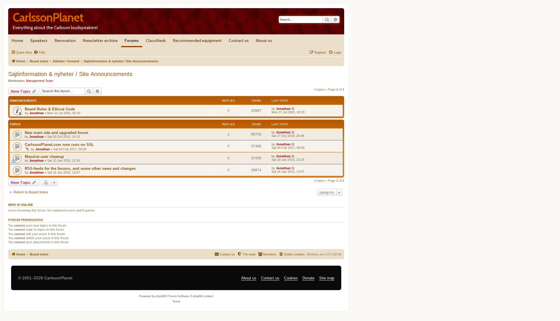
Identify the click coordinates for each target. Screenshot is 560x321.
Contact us (239, 40)
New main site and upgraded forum (56, 132)
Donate (308, 278)
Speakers (39, 40)
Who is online (20, 205)
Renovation (65, 40)
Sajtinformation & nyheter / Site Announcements (70, 74)
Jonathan (36, 113)
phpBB (160, 296)
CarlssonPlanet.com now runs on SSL (59, 144)
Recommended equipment (197, 40)
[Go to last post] (293, 108)
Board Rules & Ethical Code (50, 109)
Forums (132, 40)
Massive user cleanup (44, 156)
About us (264, 40)
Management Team (39, 80)
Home (17, 40)
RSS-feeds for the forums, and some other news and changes (80, 168)
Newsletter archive (100, 40)
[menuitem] (39, 52)
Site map (326, 278)
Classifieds (156, 40)
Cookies (291, 278)
